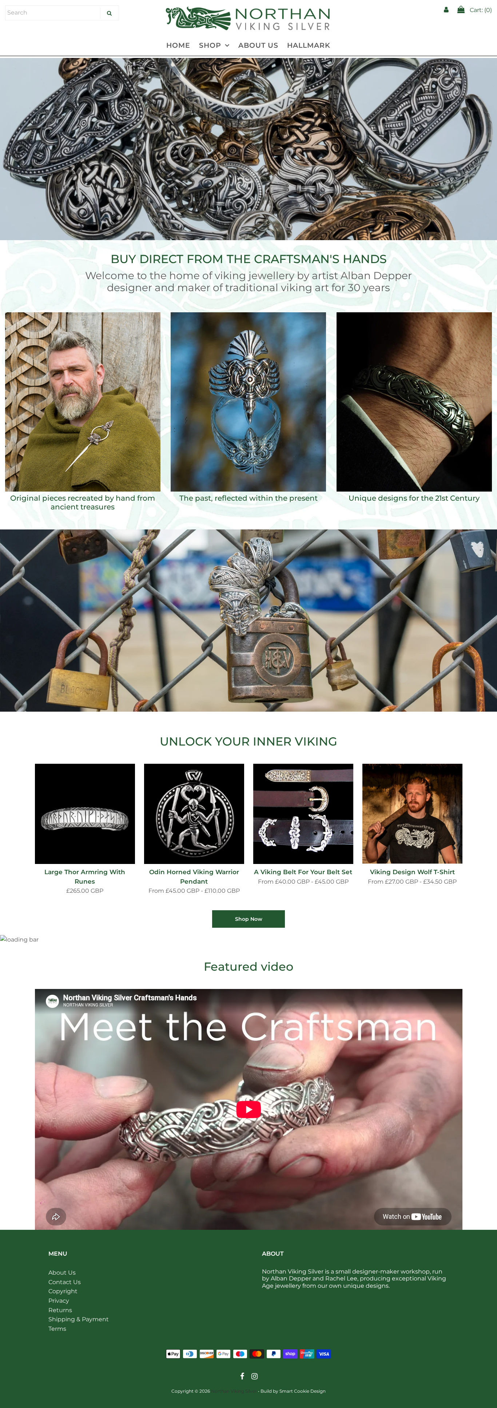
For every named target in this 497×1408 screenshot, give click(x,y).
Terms (57, 1328)
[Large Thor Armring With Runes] (85, 814)
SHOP (210, 45)
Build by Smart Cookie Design (293, 1391)
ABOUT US (258, 45)
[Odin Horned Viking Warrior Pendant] (194, 814)
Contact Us (64, 1282)
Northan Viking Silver (234, 1391)
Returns (60, 1310)
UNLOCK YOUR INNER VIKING (248, 741)
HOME (178, 45)
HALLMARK (308, 45)
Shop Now (248, 919)
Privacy (58, 1300)
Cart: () (480, 10)
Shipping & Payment (78, 1319)
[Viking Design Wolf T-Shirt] (412, 814)
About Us (62, 1272)
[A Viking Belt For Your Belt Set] (303, 814)
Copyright (62, 1291)
